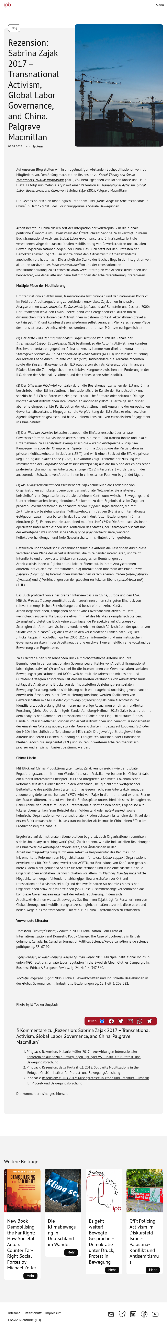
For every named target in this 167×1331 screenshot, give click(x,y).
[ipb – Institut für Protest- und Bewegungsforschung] (6, 5)
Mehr (32, 1276)
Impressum (53, 1313)
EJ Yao (34, 1004)
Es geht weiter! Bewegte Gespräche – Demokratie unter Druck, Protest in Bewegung (101, 1241)
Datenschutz (32, 1313)
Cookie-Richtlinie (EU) (24, 1320)
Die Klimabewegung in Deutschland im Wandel (62, 1232)
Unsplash (51, 1004)
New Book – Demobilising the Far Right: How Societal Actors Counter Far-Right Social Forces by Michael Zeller (21, 1244)
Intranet (14, 1313)
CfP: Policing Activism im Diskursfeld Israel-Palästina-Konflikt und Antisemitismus (144, 1241)
